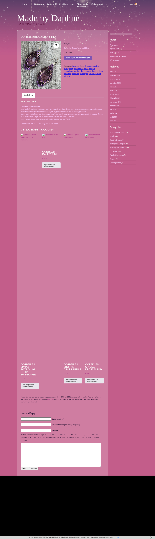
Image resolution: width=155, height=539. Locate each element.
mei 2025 (113, 91)
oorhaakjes (84, 74)
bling (71, 69)
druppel (92, 69)
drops (86, 69)
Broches (113, 136)
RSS (132, 4)
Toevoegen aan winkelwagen (78, 57)
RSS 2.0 (50, 400)
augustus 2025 (115, 83)
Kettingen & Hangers (117, 144)
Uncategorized (115, 163)
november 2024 (115, 102)
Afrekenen (39, 4)
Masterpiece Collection (118, 148)
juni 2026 (113, 72)
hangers (95, 71)
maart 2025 (114, 94)
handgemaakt (86, 71)
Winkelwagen (97, 4)
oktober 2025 (115, 79)
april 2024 (113, 121)
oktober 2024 (115, 106)
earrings (77, 71)
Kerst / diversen (116, 140)
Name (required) (58, 419)
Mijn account (68, 4)
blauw (66, 69)
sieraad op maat (95, 74)
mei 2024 (113, 117)
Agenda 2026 (53, 4)
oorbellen (75, 74)
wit (65, 76)
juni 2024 (113, 113)
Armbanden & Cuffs (117, 133)
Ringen (112, 159)
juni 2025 (113, 87)
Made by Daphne (48, 18)
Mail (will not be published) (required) (66, 425)
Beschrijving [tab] (28, 95)
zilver (69, 76)
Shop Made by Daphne (82, 5)
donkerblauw (78, 69)
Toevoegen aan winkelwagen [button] (28, 386)
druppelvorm (68, 71)
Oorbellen (75, 66)
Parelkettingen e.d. (117, 155)
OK (118, 537)
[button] (56, 45)
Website (55, 430)
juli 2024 (113, 110)
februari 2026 (115, 76)
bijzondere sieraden (91, 66)
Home (24, 4)
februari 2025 (115, 98)
